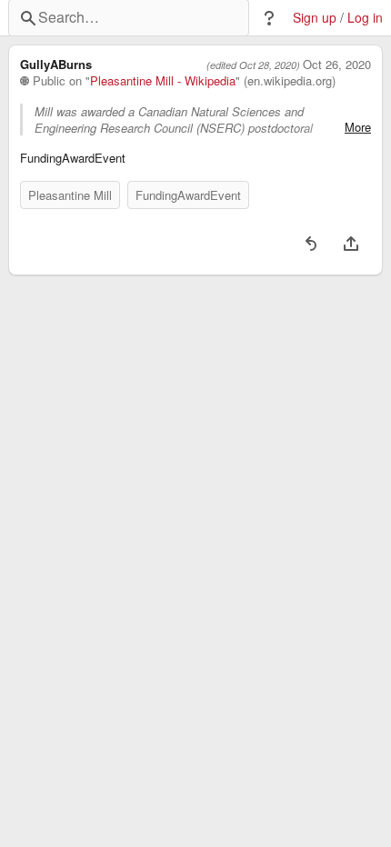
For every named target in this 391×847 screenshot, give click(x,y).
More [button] (358, 127)
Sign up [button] (314, 17)
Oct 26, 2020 (337, 64)
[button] (269, 18)
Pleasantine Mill (70, 195)
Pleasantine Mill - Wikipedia (163, 81)
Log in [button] (365, 17)
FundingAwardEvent (188, 195)
